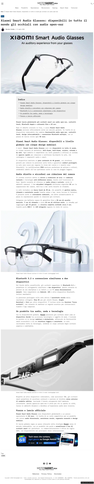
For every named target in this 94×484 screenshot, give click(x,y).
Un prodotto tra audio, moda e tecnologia (36, 113)
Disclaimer (57, 474)
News (17, 8)
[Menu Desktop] (2, 3)
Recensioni (46, 8)
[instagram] (47, 463)
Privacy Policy (46, 474)
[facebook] (44, 463)
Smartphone (35, 8)
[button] (92, 4)
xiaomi (3, 455)
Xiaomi (42, 315)
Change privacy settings (87, 482)
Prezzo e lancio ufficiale (30, 116)
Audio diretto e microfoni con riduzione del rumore (40, 108)
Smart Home (64, 8)
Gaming (54, 8)
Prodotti (24, 8)
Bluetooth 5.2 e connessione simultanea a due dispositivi (43, 111)
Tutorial (74, 8)
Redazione (36, 474)
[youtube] (50, 463)
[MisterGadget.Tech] (47, 3)
